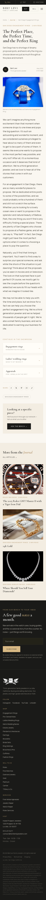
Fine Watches (8, 771)
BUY (25, 9)
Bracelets (6, 739)
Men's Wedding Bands (11, 724)
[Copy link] (32, 388)
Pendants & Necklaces (11, 731)
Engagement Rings (10, 713)
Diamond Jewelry (9, 775)
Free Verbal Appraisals (11, 799)
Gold (4, 778)
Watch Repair (8, 807)
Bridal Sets (7, 742)
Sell (34, 9)
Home (5, 20)
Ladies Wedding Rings (11, 720)
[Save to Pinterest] (21, 388)
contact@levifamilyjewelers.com (15, 834)
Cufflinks (6, 753)
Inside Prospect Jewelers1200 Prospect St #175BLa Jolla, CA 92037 (12, 824)
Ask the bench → (19, 426)
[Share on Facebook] (11, 388)
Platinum (6, 782)
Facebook (16, 703)
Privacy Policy (7, 857)
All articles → (10, 457)
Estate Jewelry (8, 728)
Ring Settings (8, 746)
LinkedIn (33, 703)
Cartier (5, 786)
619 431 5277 (8, 831)
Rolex (5, 767)
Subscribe (11, 649)
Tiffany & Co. (7, 789)
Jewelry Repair (8, 803)
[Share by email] (27, 388)
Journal (12, 20)
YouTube (25, 703)
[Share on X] (16, 388)
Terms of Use (18, 857)
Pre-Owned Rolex (9, 717)
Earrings (6, 735)
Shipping (27, 857)
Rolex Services (8, 810)
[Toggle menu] (41, 9)
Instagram (7, 703)
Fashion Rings (8, 757)
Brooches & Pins (9, 750)
